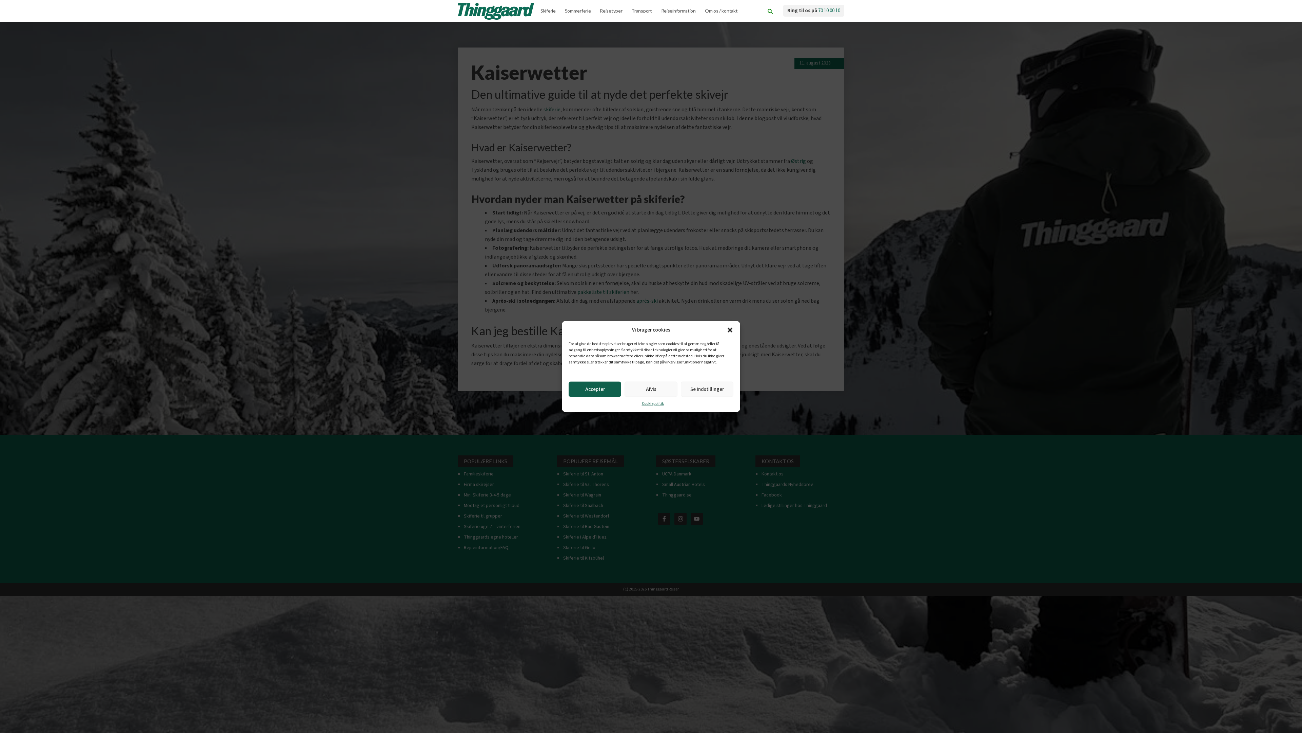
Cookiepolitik (653, 404)
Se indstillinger (707, 389)
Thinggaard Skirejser (496, 11)
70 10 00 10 (829, 10)
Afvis (651, 389)
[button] (730, 330)
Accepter (595, 389)
